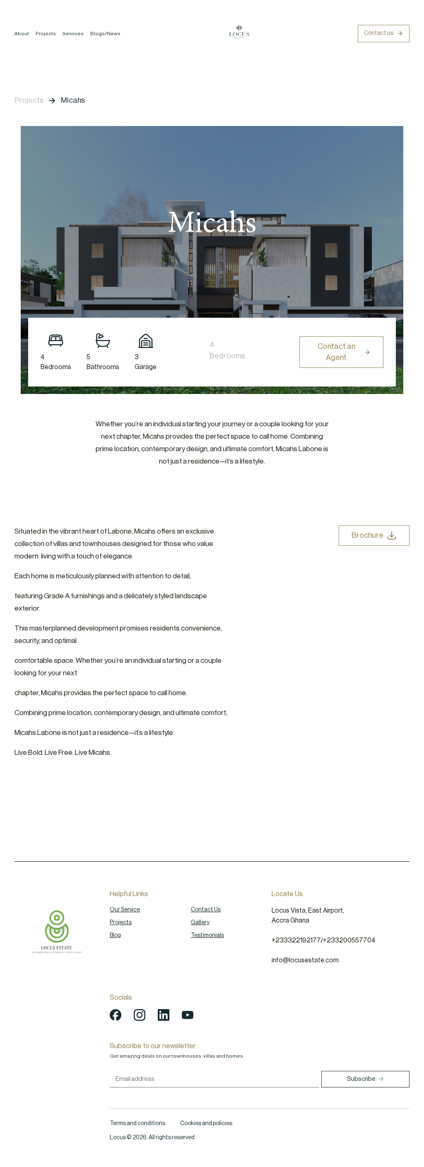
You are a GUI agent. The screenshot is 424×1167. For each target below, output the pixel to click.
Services (73, 33)
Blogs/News (105, 33)
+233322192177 (296, 940)
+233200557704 (349, 940)
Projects (46, 33)
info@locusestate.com (305, 960)
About (21, 33)
